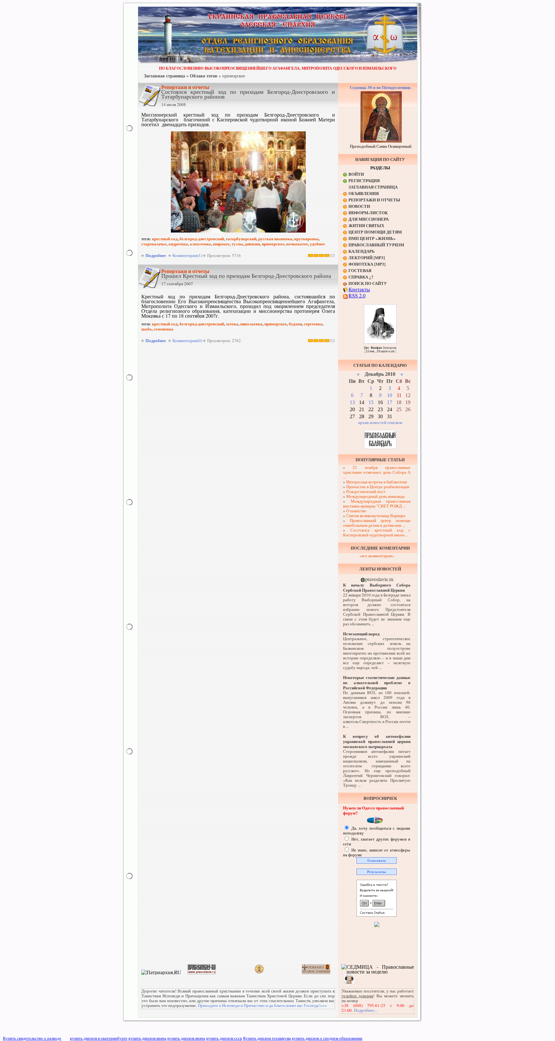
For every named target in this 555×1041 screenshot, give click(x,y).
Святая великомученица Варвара (375, 515)
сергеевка (313, 324)
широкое (221, 244)
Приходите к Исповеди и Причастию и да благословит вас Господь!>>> (262, 1005)
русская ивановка (275, 238)
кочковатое (297, 244)
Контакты (359, 289)
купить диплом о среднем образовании (327, 1038)
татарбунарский (241, 238)
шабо (146, 329)
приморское (273, 244)
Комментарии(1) (187, 255)
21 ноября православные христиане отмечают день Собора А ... (376, 472)
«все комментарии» (376, 556)
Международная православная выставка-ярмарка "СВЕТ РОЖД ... (376, 503)
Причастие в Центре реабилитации (377, 487)
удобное (317, 244)
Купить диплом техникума (267, 1038)
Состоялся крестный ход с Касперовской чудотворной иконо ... (376, 532)
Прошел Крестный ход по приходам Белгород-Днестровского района (246, 275)
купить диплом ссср (224, 1038)
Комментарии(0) (187, 340)
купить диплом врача (147, 1038)
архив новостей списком (380, 422)
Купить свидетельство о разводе (32, 1038)
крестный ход (165, 238)
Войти (356, 174)
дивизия (252, 244)
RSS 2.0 (357, 295)
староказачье (153, 244)
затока (232, 324)
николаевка (251, 324)
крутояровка (306, 238)
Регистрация (364, 180)
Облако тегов (203, 75)
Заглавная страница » (166, 75)
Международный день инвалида (375, 496)
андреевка (178, 244)
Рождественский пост (365, 491)
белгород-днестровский (202, 238)
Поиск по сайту (367, 283)
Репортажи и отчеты (185, 87)
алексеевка (200, 244)
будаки (295, 324)
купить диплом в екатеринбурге (99, 1038)
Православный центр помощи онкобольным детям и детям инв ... (376, 522)
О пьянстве (356, 511)
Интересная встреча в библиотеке (376, 482)
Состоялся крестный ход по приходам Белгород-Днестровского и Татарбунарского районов (248, 94)
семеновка (163, 329)
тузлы (237, 244)
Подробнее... (365, 1010)
